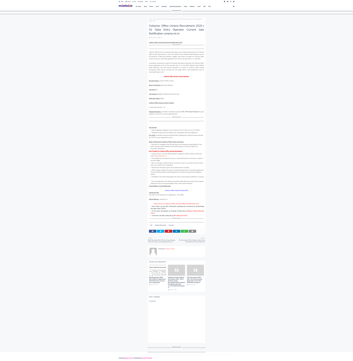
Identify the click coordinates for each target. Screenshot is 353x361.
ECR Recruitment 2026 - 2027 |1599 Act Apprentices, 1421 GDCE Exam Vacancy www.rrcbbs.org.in (157, 280)
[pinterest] (233, 1)
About (129, 1)
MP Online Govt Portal (180, 215)
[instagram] (231, 1)
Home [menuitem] (139, 6)
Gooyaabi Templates (147, 358)
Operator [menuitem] (164, 6)
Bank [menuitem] (145, 6)
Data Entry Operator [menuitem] (175, 6)
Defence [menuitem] (192, 6)
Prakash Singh (153, 37)
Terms (146, 1)
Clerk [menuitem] (185, 6)
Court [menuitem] (199, 6)
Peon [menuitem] (157, 6)
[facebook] (224, 1)
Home (122, 1)
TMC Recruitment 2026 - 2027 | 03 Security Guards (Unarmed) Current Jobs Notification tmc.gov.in (194, 280)
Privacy (134, 1)
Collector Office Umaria (160, 225)
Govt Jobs (171, 225)
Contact (154, 1)
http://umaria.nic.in (161, 156)
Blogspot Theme (129, 358)
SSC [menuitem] (204, 6)
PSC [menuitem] (209, 6)
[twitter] (228, 1)
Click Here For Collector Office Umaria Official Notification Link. (176, 204)
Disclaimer (140, 1)
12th (154, 19)
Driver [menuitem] (151, 6)
